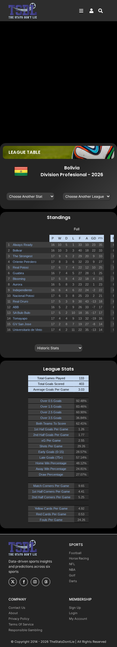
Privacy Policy (19, 619)
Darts (73, 581)
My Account (78, 619)
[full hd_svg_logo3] (23, 4)
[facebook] (24, 582)
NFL (72, 564)
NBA (72, 570)
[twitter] (13, 582)
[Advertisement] (58, 82)
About (13, 613)
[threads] (46, 582)
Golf (72, 575)
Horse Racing (79, 558)
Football (75, 553)
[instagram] (35, 582)
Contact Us (17, 608)
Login (73, 613)
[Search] (103, 10)
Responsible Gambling (25, 630)
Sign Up (75, 608)
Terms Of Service (21, 624)
